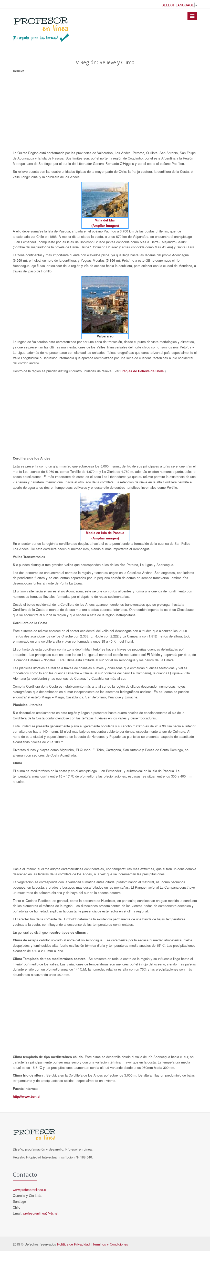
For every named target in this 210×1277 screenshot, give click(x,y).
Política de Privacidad (73, 1244)
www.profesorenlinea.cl (30, 1189)
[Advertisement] (105, 112)
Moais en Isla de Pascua (105, 532)
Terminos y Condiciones (110, 1244)
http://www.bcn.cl (26, 1096)
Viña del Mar (105, 220)
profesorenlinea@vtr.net (40, 1213)
